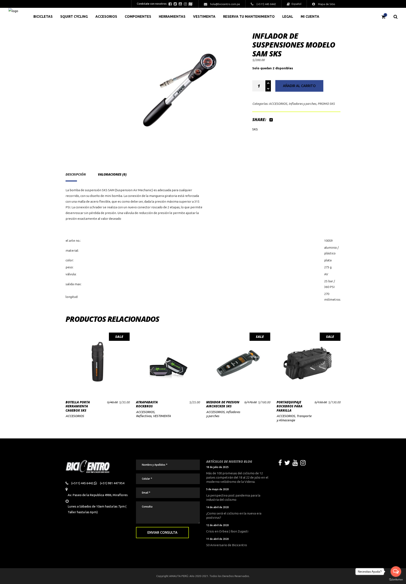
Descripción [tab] (76, 174)
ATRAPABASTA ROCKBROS (147, 404)
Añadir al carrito (299, 86)
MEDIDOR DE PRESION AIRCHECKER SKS (222, 404)
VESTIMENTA (162, 416)
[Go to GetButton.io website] (396, 579)
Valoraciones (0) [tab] (112, 174)
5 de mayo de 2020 (217, 489)
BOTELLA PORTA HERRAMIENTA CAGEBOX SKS (78, 406)
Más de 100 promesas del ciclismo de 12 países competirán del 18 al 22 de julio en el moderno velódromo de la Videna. (237, 477)
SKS (255, 129)
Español (296, 3)
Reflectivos (143, 416)
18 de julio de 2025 (217, 467)
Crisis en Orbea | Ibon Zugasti (227, 531)
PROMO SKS (326, 103)
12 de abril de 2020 (217, 525)
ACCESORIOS (278, 103)
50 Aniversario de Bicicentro (226, 545)
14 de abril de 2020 (217, 507)
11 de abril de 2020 (217, 539)
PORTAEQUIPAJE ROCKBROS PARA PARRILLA (289, 406)
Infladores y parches (302, 103)
